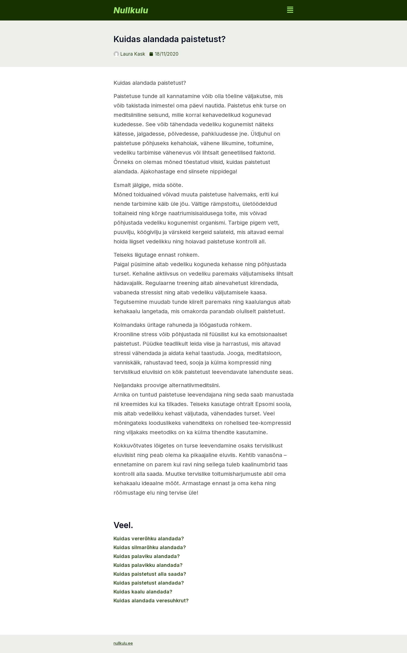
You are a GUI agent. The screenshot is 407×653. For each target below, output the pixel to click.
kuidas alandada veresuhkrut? (151, 600)
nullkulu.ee (123, 643)
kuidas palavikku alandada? (148, 565)
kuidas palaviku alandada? (147, 556)
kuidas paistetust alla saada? (150, 574)
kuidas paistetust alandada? (149, 583)
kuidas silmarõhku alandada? (150, 547)
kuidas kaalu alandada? (143, 592)
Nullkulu (131, 10)
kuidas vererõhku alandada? (149, 538)
